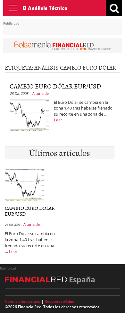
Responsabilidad (59, 301)
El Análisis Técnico (45, 8)
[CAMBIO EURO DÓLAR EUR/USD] (29, 114)
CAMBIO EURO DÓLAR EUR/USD (55, 86)
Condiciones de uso (22, 301)
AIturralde (40, 93)
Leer (58, 120)
